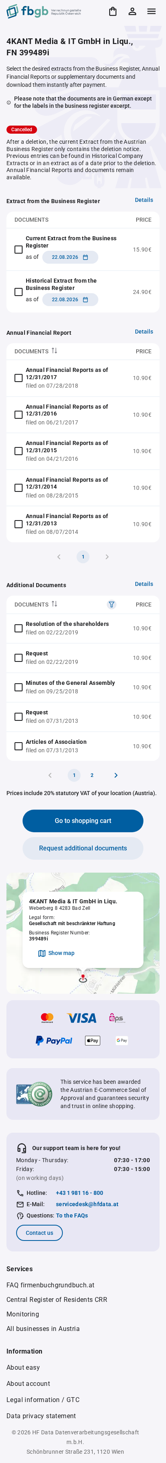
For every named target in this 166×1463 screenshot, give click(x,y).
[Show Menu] (151, 11)
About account (28, 1383)
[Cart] (113, 11)
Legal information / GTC (42, 1400)
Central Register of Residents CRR (56, 1299)
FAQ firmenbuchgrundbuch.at (50, 1285)
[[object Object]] (111, 604)
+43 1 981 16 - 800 (79, 1193)
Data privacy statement (41, 1416)
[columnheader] (65, 351)
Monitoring (22, 1314)
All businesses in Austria (43, 1329)
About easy (23, 1367)
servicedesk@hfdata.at (87, 1204)
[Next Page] (116, 775)
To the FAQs (72, 1215)
